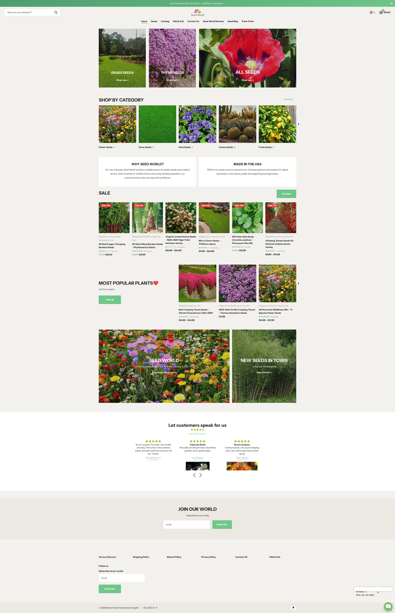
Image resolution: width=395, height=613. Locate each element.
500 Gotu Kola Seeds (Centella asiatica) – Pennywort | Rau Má (243, 240)
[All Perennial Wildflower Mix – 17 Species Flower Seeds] (277, 283)
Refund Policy (174, 557)
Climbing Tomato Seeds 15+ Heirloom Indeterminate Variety (279, 244)
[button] (195, 475)
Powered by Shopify (129, 607)
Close (391, 3)
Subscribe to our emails (111, 571)
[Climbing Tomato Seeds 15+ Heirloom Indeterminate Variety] (280, 217)
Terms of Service (107, 557)
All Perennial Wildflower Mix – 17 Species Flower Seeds (275, 311)
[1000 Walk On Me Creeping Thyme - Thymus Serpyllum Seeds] (237, 283)
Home (144, 21)
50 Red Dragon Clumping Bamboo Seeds (112, 246)
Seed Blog (233, 21)
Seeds (154, 21)
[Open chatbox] (388, 606)
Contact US (241, 557)
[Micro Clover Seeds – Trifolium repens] (214, 217)
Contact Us (193, 21)
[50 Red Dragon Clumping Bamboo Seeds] (114, 217)
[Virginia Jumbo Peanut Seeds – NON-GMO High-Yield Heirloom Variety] (180, 217)
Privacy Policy (208, 557)
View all (110, 299)
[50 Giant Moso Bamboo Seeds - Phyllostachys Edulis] (147, 217)
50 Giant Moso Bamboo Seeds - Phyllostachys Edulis (147, 246)
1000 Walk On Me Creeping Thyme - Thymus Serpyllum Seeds (237, 311)
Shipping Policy (141, 557)
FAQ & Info (178, 21)
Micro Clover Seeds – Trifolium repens (210, 242)
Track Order (248, 21)
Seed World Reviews (213, 21)
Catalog (165, 21)
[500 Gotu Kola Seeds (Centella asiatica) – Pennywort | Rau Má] (247, 217)
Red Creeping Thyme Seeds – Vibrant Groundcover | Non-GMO (196, 311)
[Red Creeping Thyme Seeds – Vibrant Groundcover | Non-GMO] (197, 283)
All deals (286, 193)
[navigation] (298, 124)
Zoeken (56, 12)
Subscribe (222, 524)
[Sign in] (372, 12)
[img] (197, 430)
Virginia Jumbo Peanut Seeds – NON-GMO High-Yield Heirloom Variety (180, 240)
